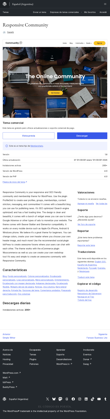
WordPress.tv (64, 364)
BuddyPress (10, 387)
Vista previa (28, 135)
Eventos (87, 354)
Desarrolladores (64, 359)
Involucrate (88, 349)
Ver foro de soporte (86, 224)
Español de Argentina (87, 265)
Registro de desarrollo (88, 290)
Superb (10, 32)
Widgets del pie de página (22, 287)
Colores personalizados (38, 276)
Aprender (60, 349)
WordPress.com (12, 373)
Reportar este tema (86, 245)
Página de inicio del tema (14, 182)
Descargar (82, 135)
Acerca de (8, 349)
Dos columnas (24, 294)
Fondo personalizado (17, 276)
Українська (84, 271)
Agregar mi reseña (86, 203)
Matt (6, 377)
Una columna (49, 287)
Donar (87, 359)
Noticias (38, 287)
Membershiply (37, 146)
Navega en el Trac (86, 297)
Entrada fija (16, 290)
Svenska (101, 268)
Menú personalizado (44, 280)
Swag (87, 364)
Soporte (60, 354)
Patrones (34, 364)
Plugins (33, 359)
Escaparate (35, 349)
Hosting (6, 359)
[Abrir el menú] (105, 4)
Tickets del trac (85, 300)
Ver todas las (101, 203)
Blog (5, 276)
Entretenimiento (62, 280)
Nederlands (83, 268)
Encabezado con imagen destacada (19, 283)
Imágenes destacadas (46, 283)
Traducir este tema (86, 277)
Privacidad (8, 364)
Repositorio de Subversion (89, 293)
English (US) (100, 261)
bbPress (8, 382)
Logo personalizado (25, 280)
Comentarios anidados (50, 290)
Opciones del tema (30, 290)
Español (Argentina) (18, 399)
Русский (92, 268)
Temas (6, 12)
